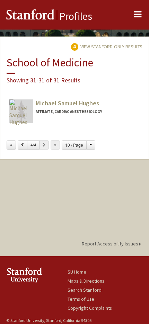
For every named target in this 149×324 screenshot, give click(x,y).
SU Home (77, 272)
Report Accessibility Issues (110, 244)
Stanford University (37, 275)
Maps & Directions (86, 281)
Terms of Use (81, 299)
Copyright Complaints (90, 308)
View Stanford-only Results (110, 46)
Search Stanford (85, 290)
